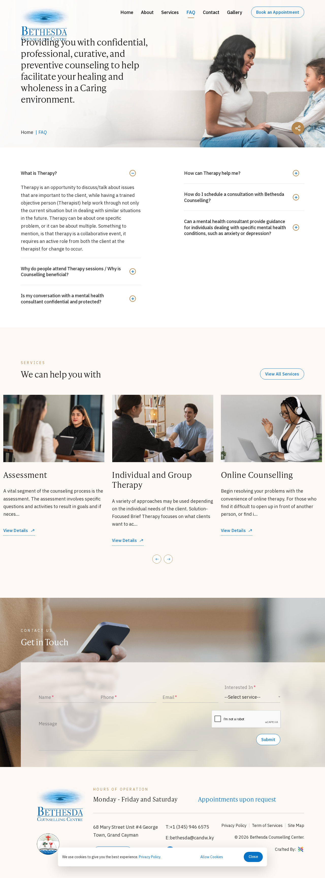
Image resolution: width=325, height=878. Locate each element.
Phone (107, 697)
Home (126, 12)
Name (45, 697)
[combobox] (252, 697)
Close (253, 856)
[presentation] (156, 559)
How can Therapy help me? (212, 173)
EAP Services (245, 474)
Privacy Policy (234, 825)
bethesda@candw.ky (192, 838)
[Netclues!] (300, 849)
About (147, 12)
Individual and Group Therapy (43, 479)
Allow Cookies (211, 857)
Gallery (234, 12)
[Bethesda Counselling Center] (45, 39)
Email (168, 697)
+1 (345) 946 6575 (189, 827)
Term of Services (267, 825)
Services (170, 12)
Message (48, 724)
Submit (268, 739)
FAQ (190, 12)
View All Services (282, 374)
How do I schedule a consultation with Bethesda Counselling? (234, 197)
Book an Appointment (277, 12)
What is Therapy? (39, 173)
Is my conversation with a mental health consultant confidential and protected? (62, 298)
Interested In (238, 687)
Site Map (296, 825)
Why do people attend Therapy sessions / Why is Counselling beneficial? (71, 271)
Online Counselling (148, 474)
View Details (15, 540)
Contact (211, 12)
